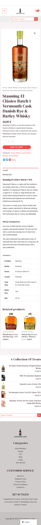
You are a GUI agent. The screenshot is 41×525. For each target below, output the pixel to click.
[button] (35, 33)
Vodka (20, 460)
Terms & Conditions (20, 485)
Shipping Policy (20, 479)
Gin (20, 454)
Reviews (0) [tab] (7, 175)
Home (5, 88)
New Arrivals (20, 463)
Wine (20, 457)
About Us (20, 476)
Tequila (20, 451)
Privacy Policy (20, 482)
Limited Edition (26, 153)
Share (14, 160)
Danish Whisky (15, 153)
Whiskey (5, 156)
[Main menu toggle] (4, 11)
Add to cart (16, 147)
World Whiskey (20, 449)
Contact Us (20, 487)
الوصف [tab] (5, 170)
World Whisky (13, 88)
